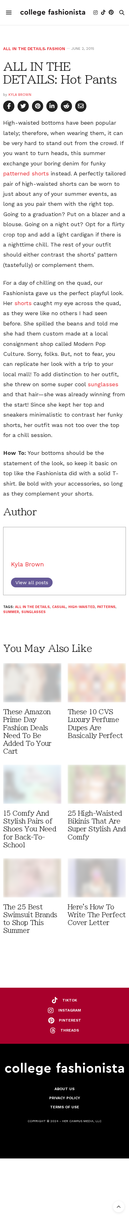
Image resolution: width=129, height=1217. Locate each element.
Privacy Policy (64, 1098)
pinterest (70, 1020)
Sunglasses (33, 612)
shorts (23, 303)
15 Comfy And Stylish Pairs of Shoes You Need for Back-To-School (29, 829)
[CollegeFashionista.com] (52, 12)
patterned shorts (26, 173)
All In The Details (24, 49)
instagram (69, 1010)
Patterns (106, 607)
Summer (11, 612)
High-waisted (81, 607)
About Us (64, 1089)
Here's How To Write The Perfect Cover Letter (97, 915)
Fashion (56, 49)
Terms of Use (64, 1107)
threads (69, 1030)
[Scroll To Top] (118, 1206)
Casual (59, 607)
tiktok (69, 1000)
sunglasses (103, 384)
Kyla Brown (19, 95)
